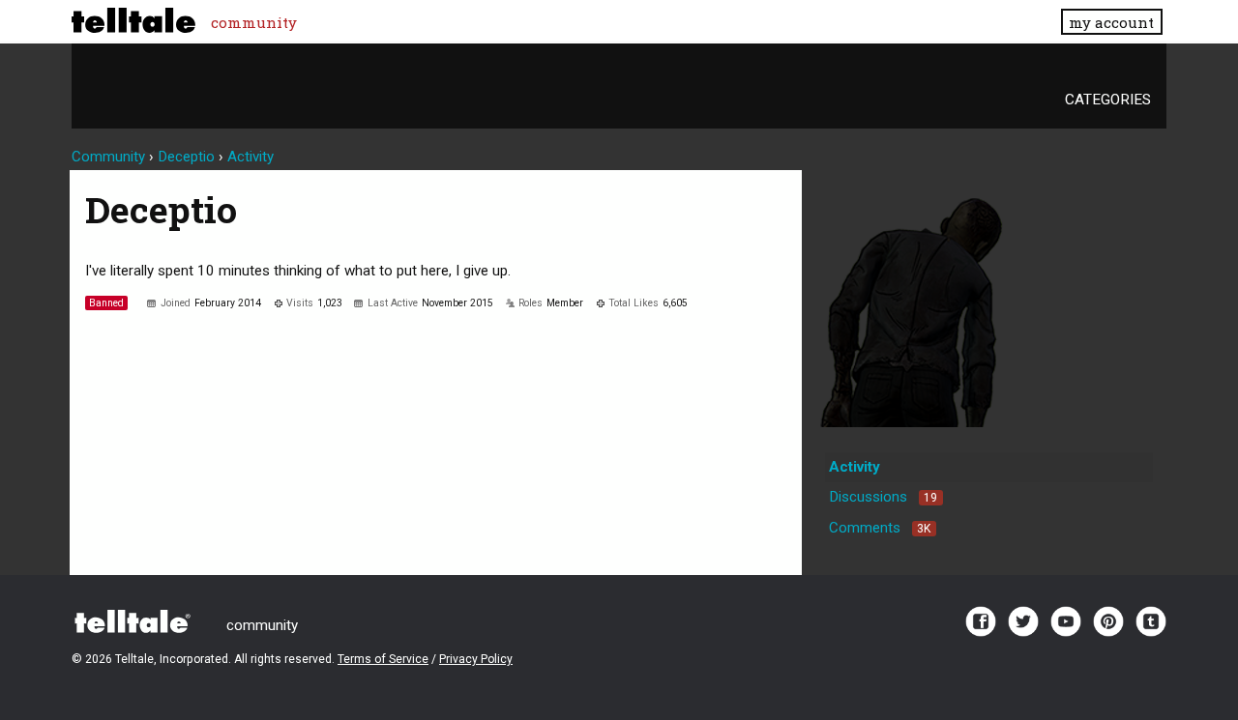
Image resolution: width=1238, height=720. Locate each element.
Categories (1108, 99)
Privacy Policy (476, 659)
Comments (879, 527)
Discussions (883, 496)
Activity (854, 466)
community (254, 22)
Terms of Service (383, 659)
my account (1111, 22)
